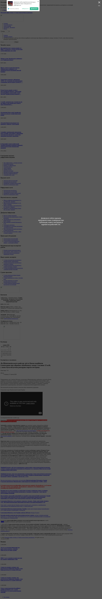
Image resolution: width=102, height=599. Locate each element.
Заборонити (25, 8)
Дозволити (34, 8)
